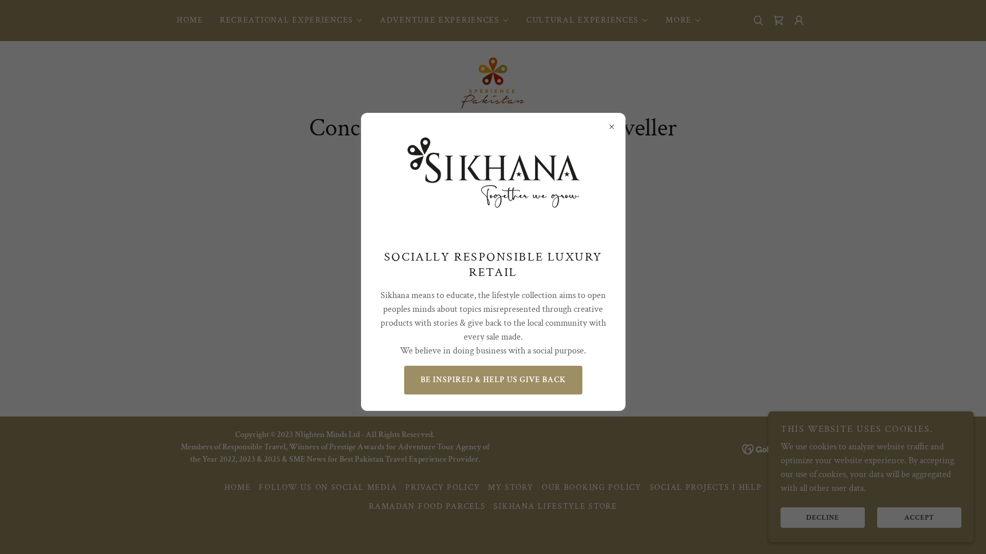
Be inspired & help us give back (493, 379)
